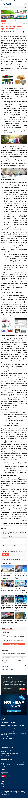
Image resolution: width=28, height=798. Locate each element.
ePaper (15, 0)
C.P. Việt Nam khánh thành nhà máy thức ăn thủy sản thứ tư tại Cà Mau (7, 606)
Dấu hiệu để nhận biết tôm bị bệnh (10, 632)
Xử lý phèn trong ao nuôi (20, 621)
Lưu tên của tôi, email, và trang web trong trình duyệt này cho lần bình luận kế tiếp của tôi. (13, 550)
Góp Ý (2, 784)
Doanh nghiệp (3, 23)
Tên (3, 545)
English (25, 0)
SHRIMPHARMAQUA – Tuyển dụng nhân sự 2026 (12, 657)
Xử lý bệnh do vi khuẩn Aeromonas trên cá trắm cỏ (13, 636)
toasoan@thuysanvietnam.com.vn (11, 736)
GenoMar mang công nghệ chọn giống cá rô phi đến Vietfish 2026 (7, 590)
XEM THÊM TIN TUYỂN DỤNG (8, 669)
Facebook (3, 786)
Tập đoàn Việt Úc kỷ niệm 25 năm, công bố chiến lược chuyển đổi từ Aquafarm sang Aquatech (21, 607)
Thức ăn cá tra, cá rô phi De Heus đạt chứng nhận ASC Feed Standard (6, 576)
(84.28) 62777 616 (10, 738)
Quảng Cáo (3, 783)
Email (15, 545)
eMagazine (20, 0)
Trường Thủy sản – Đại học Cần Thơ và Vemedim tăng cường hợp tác (21, 591)
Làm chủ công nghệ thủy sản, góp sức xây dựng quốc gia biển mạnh (21, 576)
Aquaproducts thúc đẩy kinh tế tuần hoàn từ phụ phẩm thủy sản (7, 622)
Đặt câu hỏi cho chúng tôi (13, 644)
